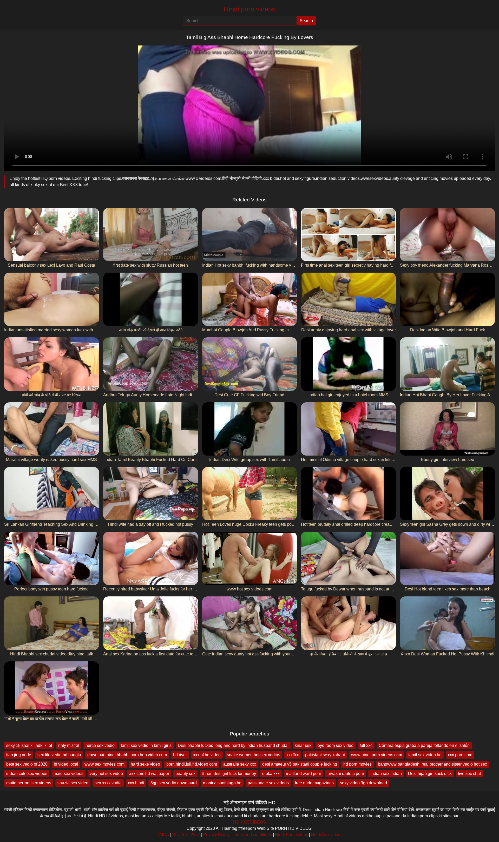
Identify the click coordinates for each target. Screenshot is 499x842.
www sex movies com (104, 764)
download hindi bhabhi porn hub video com (127, 755)
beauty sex (185, 773)
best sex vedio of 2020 (27, 764)
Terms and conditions (252, 834)
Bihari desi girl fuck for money (229, 773)
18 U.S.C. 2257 (186, 834)
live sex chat (469, 773)
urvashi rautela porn (345, 773)
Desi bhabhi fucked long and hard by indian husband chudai (233, 745)
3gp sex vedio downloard (173, 783)
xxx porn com (460, 755)
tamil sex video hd (425, 755)
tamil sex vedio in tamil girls (146, 745)
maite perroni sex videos (28, 783)
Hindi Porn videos (291, 834)
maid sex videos (68, 773)
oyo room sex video (335, 745)
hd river (180, 755)
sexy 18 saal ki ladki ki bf (29, 745)
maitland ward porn (303, 773)
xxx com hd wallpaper (149, 773)
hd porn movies (357, 764)
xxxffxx (292, 755)
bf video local (66, 764)
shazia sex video (72, 783)
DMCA (162, 834)
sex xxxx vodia (108, 783)
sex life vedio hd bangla (59, 755)
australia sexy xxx (239, 764)
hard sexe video (145, 764)
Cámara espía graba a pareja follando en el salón (424, 745)
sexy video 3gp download (363, 783)
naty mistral (68, 745)
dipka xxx (271, 773)
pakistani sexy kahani (325, 755)
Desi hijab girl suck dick (430, 773)
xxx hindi (136, 783)
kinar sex (303, 745)
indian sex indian (386, 773)
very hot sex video (106, 773)
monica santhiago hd (222, 783)
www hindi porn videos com (376, 755)
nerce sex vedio (100, 745)
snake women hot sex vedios (253, 755)
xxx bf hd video (207, 755)
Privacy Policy (216, 834)
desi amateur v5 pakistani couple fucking (299, 764)
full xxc (366, 745)
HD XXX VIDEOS (249, 822)
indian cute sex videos (26, 773)
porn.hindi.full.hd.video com (191, 764)
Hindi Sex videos (327, 834)
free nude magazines (314, 783)
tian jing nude (18, 755)
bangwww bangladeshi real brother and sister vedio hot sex (432, 764)
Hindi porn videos (249, 9)
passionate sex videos (268, 783)
